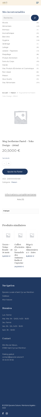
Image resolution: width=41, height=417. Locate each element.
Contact (6, 338)
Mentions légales (28, 405)
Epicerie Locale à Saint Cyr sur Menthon (18, 292)
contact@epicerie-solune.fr (13, 357)
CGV (4, 408)
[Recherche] (35, 18)
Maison (13, 93)
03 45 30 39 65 (8, 360)
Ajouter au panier (15, 171)
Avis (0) (20, 199)
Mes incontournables (13, 12)
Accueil (5, 93)
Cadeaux (5, 296)
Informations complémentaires (20, 194)
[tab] (20, 194)
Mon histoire (7, 300)
